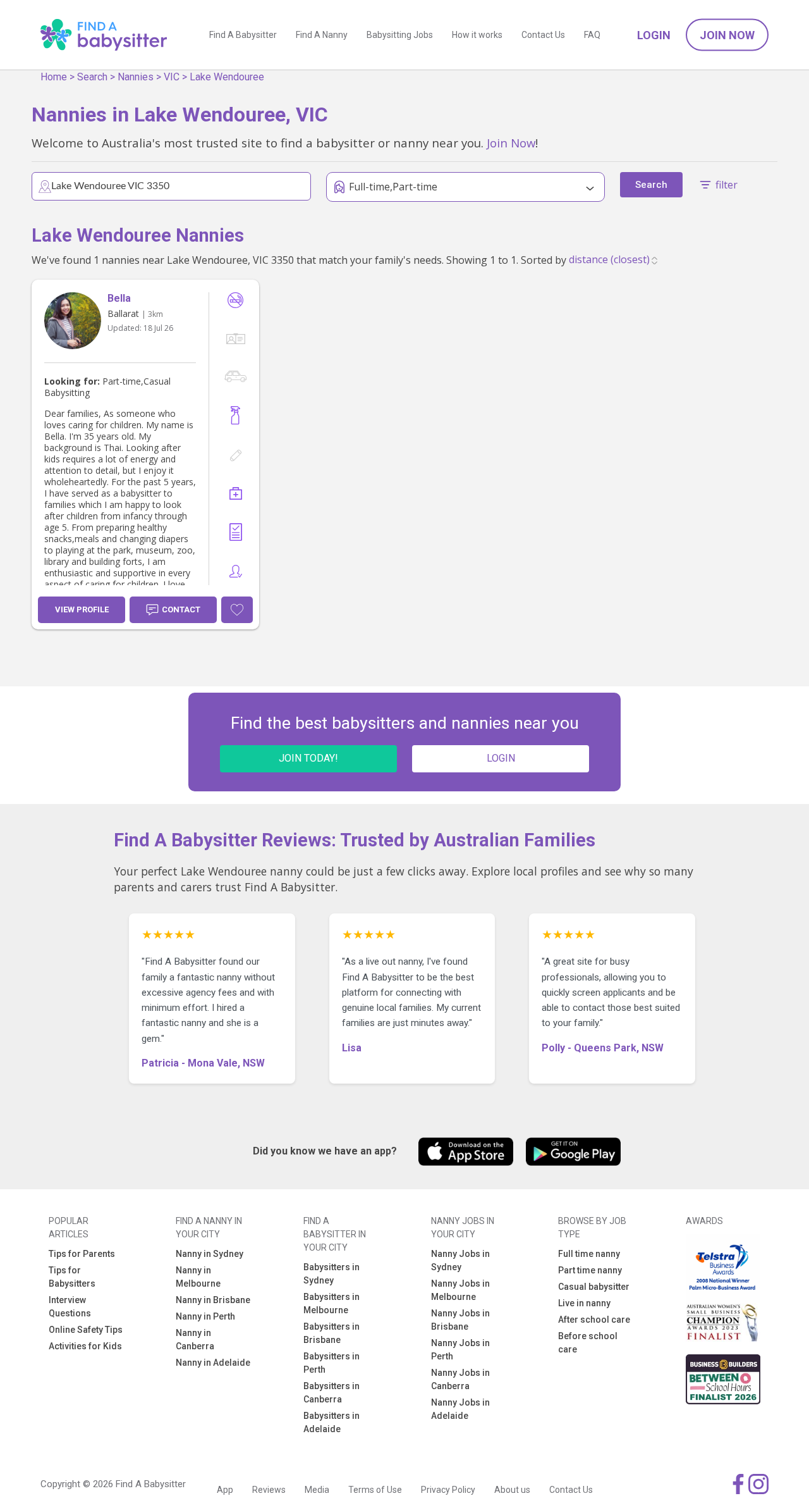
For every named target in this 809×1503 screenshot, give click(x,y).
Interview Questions (70, 1306)
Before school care (587, 1342)
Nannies (136, 77)
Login (654, 35)
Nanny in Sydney (209, 1254)
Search (92, 77)
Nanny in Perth (205, 1316)
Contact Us (543, 35)
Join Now (727, 35)
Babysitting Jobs (400, 35)
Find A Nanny (322, 35)
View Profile (82, 609)
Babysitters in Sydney (331, 1273)
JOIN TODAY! (308, 758)
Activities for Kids (85, 1346)
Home (53, 77)
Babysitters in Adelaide (331, 1422)
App (225, 1490)
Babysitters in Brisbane (331, 1333)
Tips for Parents (82, 1254)
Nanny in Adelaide (213, 1363)
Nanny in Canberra (195, 1339)
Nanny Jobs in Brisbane (460, 1320)
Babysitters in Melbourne (331, 1303)
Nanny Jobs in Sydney (460, 1260)
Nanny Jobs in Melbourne (460, 1290)
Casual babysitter (594, 1287)
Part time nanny (590, 1270)
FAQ (592, 35)
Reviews (269, 1490)
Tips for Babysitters (72, 1277)
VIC (171, 77)
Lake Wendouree (227, 77)
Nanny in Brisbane (213, 1300)
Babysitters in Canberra (331, 1392)
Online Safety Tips (86, 1330)
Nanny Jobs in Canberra (460, 1379)
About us (512, 1490)
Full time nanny (589, 1254)
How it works (477, 35)
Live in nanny (584, 1303)
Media (317, 1490)
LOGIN (501, 758)
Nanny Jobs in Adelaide (460, 1409)
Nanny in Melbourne (198, 1277)
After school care (594, 1319)
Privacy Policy (448, 1490)
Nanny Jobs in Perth (460, 1349)
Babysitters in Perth (331, 1363)
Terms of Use (375, 1490)
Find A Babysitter (243, 35)
